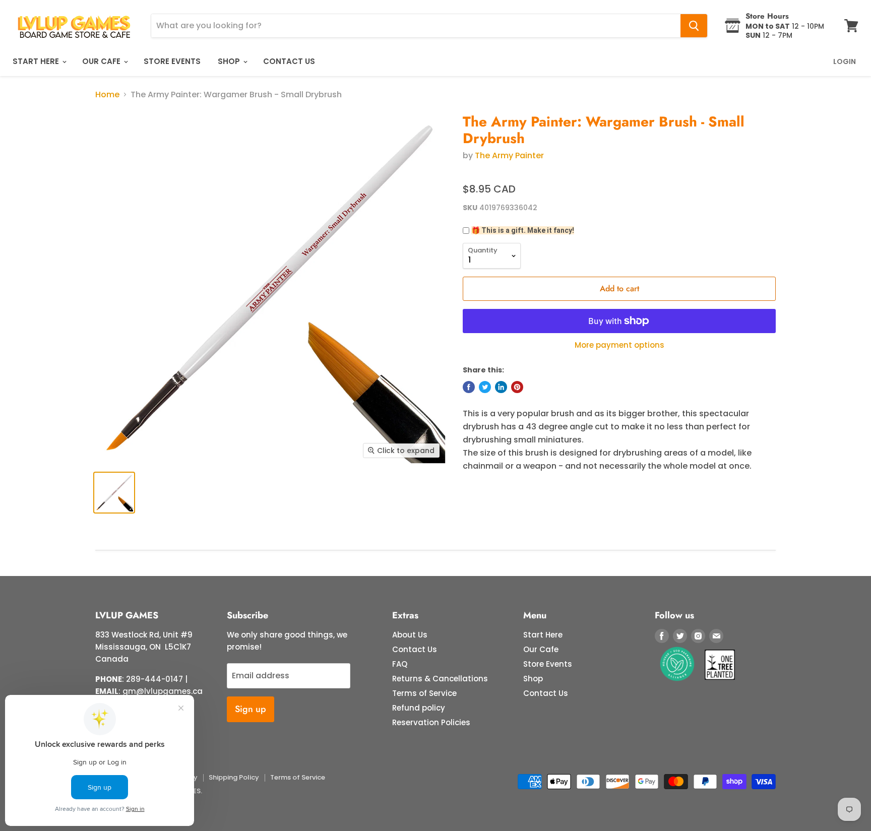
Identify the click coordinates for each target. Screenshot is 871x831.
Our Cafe (102, 61)
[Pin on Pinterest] (517, 387)
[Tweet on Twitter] (485, 387)
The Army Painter (509, 155)
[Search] (693, 25)
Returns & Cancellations (440, 678)
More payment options (619, 345)
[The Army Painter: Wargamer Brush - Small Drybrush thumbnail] (114, 493)
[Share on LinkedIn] (501, 387)
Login (844, 61)
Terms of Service (424, 693)
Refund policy (418, 707)
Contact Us (289, 61)
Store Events (172, 61)
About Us (409, 634)
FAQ (399, 664)
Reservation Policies (431, 722)
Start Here (37, 61)
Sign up (250, 709)
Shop (230, 61)
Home (107, 94)
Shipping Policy (234, 777)
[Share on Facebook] (469, 387)
